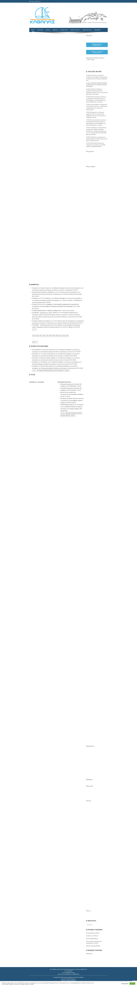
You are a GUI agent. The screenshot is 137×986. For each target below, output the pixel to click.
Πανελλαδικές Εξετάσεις (64, 382)
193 (34, 335)
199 (54, 335)
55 (62, 370)
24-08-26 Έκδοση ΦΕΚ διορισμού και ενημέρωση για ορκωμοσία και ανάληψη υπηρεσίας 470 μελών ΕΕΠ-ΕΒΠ (95, 144)
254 (34, 342)
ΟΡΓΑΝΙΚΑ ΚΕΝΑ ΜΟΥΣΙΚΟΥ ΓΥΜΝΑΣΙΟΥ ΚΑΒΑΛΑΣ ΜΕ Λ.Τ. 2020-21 (49, 310)
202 (64, 335)
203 (67, 335)
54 (60, 370)
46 (40, 370)
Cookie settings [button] (125, 983)
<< (33, 329)
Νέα (100, 71)
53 (57, 370)
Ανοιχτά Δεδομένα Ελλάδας (92, 933)
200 (57, 335)
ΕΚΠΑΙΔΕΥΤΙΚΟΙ (64, 30)
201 (60, 335)
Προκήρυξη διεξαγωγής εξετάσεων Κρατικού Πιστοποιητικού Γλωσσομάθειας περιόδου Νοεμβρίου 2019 (72, 400)
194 (37, 335)
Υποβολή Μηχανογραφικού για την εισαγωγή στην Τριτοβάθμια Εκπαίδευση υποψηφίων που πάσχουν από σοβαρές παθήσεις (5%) (71, 406)
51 (52, 370)
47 (43, 370)
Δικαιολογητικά (87, 30)
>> (36, 342)
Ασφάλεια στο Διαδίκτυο (92, 935)
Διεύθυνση (40, 30)
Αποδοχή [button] (132, 983)
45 (38, 370)
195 (40, 335)
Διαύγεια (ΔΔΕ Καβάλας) (92, 938)
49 (48, 370)
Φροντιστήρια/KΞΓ (75, 30)
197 (47, 335)
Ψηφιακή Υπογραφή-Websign (93, 946)
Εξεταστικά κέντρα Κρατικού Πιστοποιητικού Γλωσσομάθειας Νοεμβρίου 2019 (71, 394)
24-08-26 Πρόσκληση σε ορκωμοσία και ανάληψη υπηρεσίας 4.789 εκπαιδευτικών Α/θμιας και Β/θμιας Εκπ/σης (96, 138)
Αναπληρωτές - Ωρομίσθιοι (36, 382)
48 (45, 370)
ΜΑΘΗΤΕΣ (55, 30)
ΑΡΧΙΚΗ (33, 30)
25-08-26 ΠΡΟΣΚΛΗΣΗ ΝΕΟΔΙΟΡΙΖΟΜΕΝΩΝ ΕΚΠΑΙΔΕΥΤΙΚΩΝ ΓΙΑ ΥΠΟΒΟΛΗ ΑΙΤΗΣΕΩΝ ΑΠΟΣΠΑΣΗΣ (96, 84)
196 (44, 335)
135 (66, 370)
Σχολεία (48, 30)
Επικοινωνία (97, 30)
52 (55, 370)
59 (72, 415)
